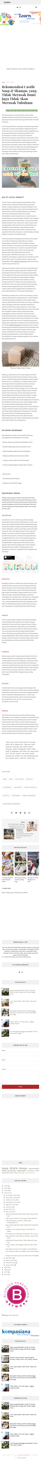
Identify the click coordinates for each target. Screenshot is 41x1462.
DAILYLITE (30, 779)
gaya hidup (18, 787)
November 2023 (11, 1198)
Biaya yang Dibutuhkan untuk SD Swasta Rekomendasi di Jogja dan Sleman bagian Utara (22, 992)
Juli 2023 (9, 1207)
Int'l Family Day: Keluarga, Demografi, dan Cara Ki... (22, 1234)
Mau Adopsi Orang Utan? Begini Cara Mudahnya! (21, 1249)
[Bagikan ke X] (16, 812)
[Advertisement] (20, 46)
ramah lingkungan (29, 795)
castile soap (19, 779)
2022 (6, 1267)
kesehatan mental (33, 1171)
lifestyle (6, 795)
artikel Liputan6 (14, 325)
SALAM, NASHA (24, 1455)
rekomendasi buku (30, 1173)
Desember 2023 (11, 1195)
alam (3, 82)
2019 (6, 1272)
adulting (16, 1173)
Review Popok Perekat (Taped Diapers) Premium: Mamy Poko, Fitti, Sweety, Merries (24, 1358)
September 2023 (11, 1202)
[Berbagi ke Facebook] (11, 812)
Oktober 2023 (11, 1200)
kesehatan (5, 1173)
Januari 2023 (10, 1265)
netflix (11, 1173)
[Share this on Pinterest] (20, 812)
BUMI (10, 779)
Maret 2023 (10, 1260)
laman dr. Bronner (20, 261)
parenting (11, 1170)
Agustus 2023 (10, 1205)
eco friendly (7, 787)
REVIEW (14, 1168)
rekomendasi (33, 1168)
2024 (6, 1190)
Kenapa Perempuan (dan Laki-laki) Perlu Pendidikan (22, 1256)
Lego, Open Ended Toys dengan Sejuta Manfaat (21, 1218)
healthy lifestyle (30, 787)
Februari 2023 (10, 1263)
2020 (6, 1270)
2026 (6, 1186)
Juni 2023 (9, 1209)
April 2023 (9, 1258)
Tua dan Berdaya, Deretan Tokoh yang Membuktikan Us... (18, 1221)
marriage (21, 1173)
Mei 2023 (9, 1212)
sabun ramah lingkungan (11, 803)
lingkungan (16, 795)
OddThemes (22, 1458)
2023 (6, 1193)
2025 (6, 1188)
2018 (6, 1274)
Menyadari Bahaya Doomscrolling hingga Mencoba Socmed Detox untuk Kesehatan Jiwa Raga (23, 1012)
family (5, 1168)
